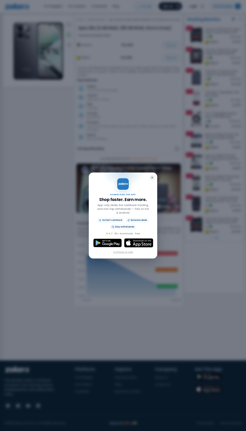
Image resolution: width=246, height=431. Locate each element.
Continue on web (123, 252)
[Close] (152, 177)
